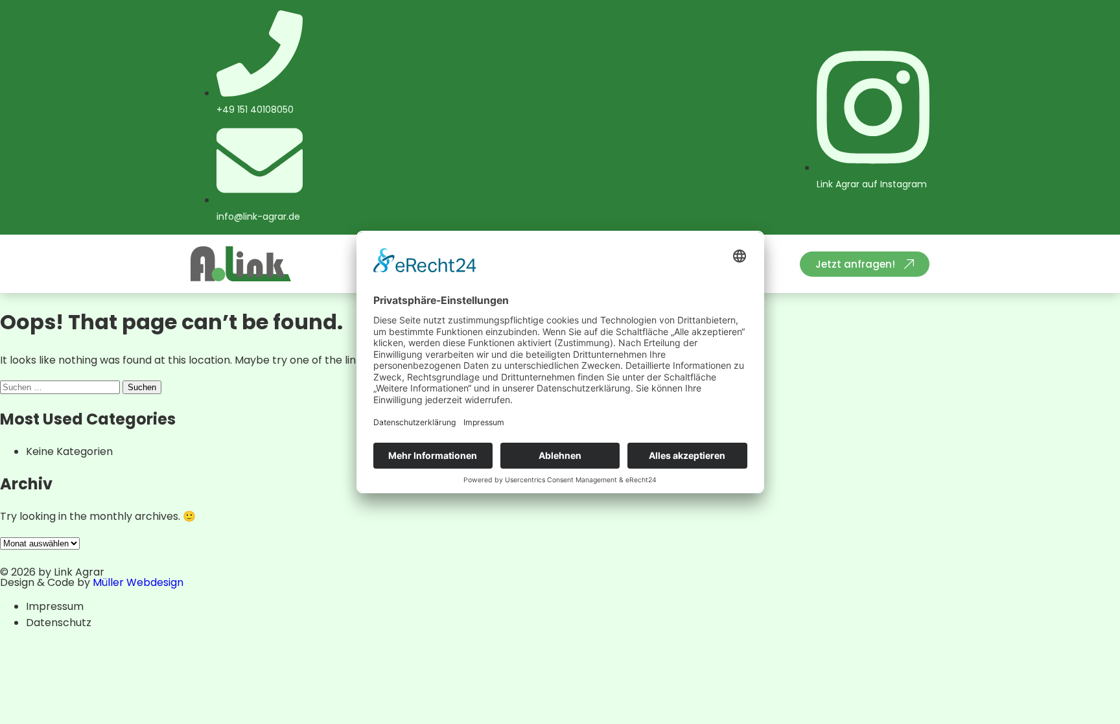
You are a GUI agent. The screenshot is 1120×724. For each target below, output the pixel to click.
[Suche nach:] (61, 386)
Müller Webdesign (138, 582)
